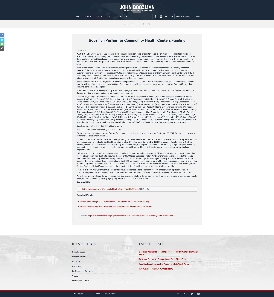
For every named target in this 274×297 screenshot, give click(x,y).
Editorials (76, 261)
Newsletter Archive (80, 280)
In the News (77, 266)
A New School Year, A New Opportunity (156, 269)
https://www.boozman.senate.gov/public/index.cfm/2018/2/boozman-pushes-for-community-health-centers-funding (131, 216)
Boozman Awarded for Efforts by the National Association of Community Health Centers (115, 206)
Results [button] (99, 16)
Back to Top (81, 294)
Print (2, 48)
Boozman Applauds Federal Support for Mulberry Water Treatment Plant (168, 253)
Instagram (161, 16)
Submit (198, 16)
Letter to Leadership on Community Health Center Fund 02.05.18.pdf (111, 189)
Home (97, 294)
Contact (119, 16)
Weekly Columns (79, 256)
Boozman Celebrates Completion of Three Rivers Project (163, 259)
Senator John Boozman (137, 8)
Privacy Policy (109, 294)
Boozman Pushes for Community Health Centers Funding (137, 40)
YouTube (171, 16)
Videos (75, 276)
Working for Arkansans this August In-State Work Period (164, 264)
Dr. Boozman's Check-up (82, 271)
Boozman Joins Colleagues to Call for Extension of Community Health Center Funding (113, 201)
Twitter (166, 16)
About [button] (77, 16)
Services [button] (88, 16)
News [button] (108, 16)
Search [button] (127, 16)
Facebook (155, 16)
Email (2, 44)
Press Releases (78, 252)
